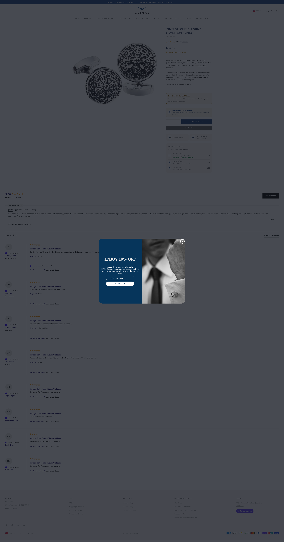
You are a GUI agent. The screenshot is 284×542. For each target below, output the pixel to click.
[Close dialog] (182, 241)
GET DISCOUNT (120, 284)
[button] (278, 536)
